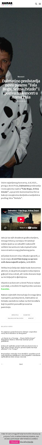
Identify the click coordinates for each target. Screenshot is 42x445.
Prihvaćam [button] (14, 442)
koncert (31, 318)
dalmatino (26, 315)
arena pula (15, 315)
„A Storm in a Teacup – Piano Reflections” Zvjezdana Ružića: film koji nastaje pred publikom (18, 340)
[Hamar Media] (7, 3)
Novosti (21, 77)
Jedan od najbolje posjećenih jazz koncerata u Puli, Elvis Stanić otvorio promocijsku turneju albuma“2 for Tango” (19, 347)
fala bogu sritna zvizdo (15, 318)
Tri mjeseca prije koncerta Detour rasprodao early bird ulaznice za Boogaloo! (19, 332)
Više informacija (26, 442)
